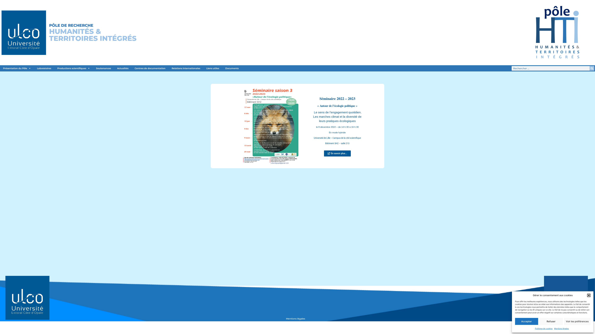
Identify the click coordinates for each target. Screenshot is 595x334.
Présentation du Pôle (15, 68)
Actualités (122, 68)
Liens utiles (212, 68)
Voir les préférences (577, 321)
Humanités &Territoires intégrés (93, 35)
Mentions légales (561, 328)
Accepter (526, 321)
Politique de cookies (544, 328)
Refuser (551, 321)
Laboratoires (44, 68)
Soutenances (103, 68)
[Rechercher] (592, 68)
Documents (232, 68)
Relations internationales (186, 68)
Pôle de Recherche (71, 25)
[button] (588, 295)
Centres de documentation (150, 68)
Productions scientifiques (71, 68)
